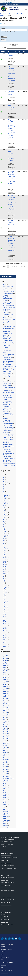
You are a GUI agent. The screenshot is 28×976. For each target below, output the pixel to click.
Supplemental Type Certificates (8, 865)
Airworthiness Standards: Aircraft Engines (7, 333)
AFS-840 (5, 736)
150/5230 (5, 604)
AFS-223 (5, 764)
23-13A (4, 120)
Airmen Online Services (6, 916)
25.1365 (5, 646)
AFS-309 (5, 771)
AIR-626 (5, 700)
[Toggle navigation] (25, 9)
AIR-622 (5, 801)
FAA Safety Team (4, 922)
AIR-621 (5, 799)
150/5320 (5, 516)
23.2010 (5, 625)
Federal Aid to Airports (8, 323)
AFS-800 (5, 660)
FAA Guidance (4, 888)
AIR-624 (5, 721)
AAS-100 (5, 657)
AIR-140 (5, 789)
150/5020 (5, 549)
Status (18, 51)
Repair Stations (7, 385)
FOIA (2, 954)
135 (4, 496)
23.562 (5, 627)
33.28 (4, 540)
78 (22, 266)
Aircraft (5, 295)
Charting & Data (4, 860)
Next (25, 266)
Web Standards (4, 973)
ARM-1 (5, 823)
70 (3, 576)
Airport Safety (6, 317)
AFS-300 (5, 655)
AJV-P (4, 740)
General (5, 380)
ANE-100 (5, 815)
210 (4, 620)
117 (4, 528)
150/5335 (5, 608)
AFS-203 (5, 762)
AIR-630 (5, 802)
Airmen (5, 418)
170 (4, 536)
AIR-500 (5, 797)
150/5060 (5, 601)
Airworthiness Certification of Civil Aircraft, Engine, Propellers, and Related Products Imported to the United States (12, 202)
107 (4, 582)
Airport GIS (6, 411)
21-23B (4, 195)
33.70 (4, 519)
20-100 (4, 66)
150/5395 (5, 611)
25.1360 (5, 642)
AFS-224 (5, 766)
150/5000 (5, 514)
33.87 (4, 566)
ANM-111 (5, 691)
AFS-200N (5, 761)
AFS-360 (5, 775)
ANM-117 (5, 818)
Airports (5, 284)
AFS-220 (5, 681)
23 (3, 491)
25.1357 (5, 641)
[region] (14, 155)
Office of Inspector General (7, 962)
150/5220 (5, 500)
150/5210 (5, 495)
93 (3, 578)
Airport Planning (7, 373)
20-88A (4, 91)
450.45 (5, 573)
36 (3, 526)
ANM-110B (6, 816)
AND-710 (5, 813)
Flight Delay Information (6, 863)
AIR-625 (5, 696)
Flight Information (7, 451)
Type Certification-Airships (11, 107)
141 (4, 595)
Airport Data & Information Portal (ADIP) (9, 857)
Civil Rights (3, 951)
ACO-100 (5, 710)
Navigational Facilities (8, 428)
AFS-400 (5, 670)
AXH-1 (4, 724)
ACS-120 (5, 752)
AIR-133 (5, 785)
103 (4, 545)
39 (3, 521)
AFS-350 (5, 707)
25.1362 (5, 644)
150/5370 (5, 507)
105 (4, 580)
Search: (3, 28)
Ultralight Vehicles (7, 437)
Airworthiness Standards (9, 392)
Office (23, 51)
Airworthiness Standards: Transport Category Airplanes (8, 291)
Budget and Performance (6, 949)
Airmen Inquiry (4, 914)
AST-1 (4, 667)
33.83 (4, 564)
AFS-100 (5, 712)
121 (4, 493)
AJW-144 (5, 811)
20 (3, 474)
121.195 (5, 585)
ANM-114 (5, 709)
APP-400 (5, 688)
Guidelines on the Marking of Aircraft (11, 93)
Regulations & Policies (11, 13)
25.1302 (5, 632)
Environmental (6, 390)
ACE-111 (5, 705)
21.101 (5, 615)
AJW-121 (5, 742)
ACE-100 (5, 664)
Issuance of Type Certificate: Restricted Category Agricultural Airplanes (11, 155)
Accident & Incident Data (6, 855)
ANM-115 (5, 686)
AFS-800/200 (6, 776)
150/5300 (5, 503)
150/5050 (5, 550)
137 (4, 594)
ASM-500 (5, 743)
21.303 (5, 618)
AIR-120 (5, 672)
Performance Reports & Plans (7, 890)
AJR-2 (4, 723)
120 (4, 476)
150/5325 (5, 606)
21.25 (4, 616)
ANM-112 (5, 693)
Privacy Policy (4, 965)
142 (4, 597)
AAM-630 (5, 745)
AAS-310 (5, 747)
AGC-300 (5, 782)
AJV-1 (4, 808)
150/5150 (5, 602)
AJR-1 (4, 702)
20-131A (5, 171)
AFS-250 (5, 716)
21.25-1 (4, 149)
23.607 (5, 628)
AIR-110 (5, 684)
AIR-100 (5, 674)
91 (3, 477)
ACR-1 (4, 750)
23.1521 (5, 557)
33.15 (4, 538)
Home (2, 13)
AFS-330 (5, 733)
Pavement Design (7, 357)
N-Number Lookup (5, 919)
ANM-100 (5, 665)
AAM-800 (5, 726)
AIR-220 (5, 794)
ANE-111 (5, 676)
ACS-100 (5, 729)
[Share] (1, 23)
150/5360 (5, 533)
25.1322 (5, 635)
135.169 (5, 592)
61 (3, 490)
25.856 (5, 561)
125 (4, 588)
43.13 (4, 568)
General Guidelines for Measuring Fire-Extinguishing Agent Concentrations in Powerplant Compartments (12, 73)
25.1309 (5, 634)
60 (3, 575)
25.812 (5, 559)
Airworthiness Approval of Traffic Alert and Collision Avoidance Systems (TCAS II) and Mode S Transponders (11, 178)
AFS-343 (5, 773)
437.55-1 (5, 236)
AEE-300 (5, 757)
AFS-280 (5, 769)
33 (3, 509)
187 (4, 554)
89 (3, 543)
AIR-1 (4, 783)
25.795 (5, 502)
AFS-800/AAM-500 (8, 778)
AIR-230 (5, 795)
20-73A (4, 54)
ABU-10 (5, 749)
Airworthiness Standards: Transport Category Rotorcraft (8, 422)
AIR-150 (5, 790)
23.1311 (5, 623)
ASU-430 (5, 827)
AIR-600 (5, 662)
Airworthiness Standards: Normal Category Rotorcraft (8, 444)
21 (3, 479)
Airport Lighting (7, 336)
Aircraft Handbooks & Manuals (7, 877)
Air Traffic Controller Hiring (6, 905)
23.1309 (5, 621)
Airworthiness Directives (9, 387)
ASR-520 (5, 825)
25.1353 (5, 639)
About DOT (3, 946)
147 (4, 599)
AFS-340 (5, 698)
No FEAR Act (3, 959)
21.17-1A (5, 105)
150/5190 (5, 531)
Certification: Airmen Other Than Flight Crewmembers (8, 397)
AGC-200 (5, 780)
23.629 (5, 630)
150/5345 (5, 483)
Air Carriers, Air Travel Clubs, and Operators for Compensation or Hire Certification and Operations (9, 309)
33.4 (4, 542)
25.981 (5, 562)
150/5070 (5, 552)
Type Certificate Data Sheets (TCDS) (8, 868)
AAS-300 (5, 669)
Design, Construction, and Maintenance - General (8, 298)
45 (3, 569)
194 (4, 556)
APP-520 (5, 821)
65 (3, 505)
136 (4, 523)
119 (4, 547)
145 (4, 510)
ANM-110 (5, 679)
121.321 (5, 587)
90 (3, 481)
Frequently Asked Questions (7, 924)
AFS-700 (5, 735)
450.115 (5, 571)
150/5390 (5, 609)
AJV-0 (4, 806)
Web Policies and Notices (6, 970)
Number (3, 51)
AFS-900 (5, 738)
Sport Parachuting (7, 461)
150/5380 (5, 535)
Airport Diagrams (4, 880)
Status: (2, 35)
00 (3, 486)
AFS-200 (5, 658)
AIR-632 (5, 804)
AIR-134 (5, 787)
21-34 (4, 220)
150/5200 (5, 498)
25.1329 (5, 637)
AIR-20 (5, 792)
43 (3, 488)
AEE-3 (4, 756)
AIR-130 (5, 677)
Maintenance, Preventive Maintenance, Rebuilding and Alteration (7, 349)
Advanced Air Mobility (5, 902)
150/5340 (5, 517)
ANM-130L (6, 820)
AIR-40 (5, 719)
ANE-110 (5, 683)
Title (9, 51)
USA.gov (3, 967)
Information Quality (5, 957)
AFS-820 (5, 690)
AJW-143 (5, 809)
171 (4, 613)
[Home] (10, 9)
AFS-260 (5, 768)
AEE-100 (5, 703)
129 (4, 529)
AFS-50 (5, 717)
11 (3, 583)
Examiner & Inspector (5, 885)
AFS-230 (5, 731)
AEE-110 (5, 754)
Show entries (14, 44)
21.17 (4, 524)
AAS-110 (5, 728)
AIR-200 (5, 695)
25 (3, 484)
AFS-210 (5, 714)
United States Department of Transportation (11, 4)
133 (4, 590)
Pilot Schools (6, 456)
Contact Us (3, 846)
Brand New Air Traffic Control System (9, 899)
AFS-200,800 (6, 759)
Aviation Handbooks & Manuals (7, 882)
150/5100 (5, 512)
